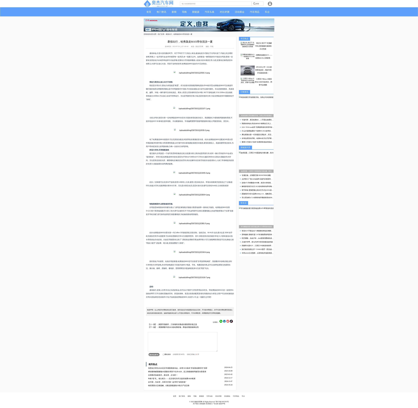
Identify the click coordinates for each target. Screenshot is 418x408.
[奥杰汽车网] (158, 7)
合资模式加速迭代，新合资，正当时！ (163, 375)
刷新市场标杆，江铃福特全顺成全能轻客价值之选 (178, 324)
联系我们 (209, 404)
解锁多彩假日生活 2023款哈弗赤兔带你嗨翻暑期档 (260, 186)
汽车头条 (209, 12)
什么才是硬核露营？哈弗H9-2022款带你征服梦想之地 (261, 131)
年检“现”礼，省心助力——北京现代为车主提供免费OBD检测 (171, 378)
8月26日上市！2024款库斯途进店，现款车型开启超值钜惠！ (263, 70)
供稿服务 (202, 404)
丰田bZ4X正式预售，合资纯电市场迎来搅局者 (258, 253)
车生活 (243, 203)
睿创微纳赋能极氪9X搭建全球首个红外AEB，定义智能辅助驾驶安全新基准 (177, 372)
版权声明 (222, 404)
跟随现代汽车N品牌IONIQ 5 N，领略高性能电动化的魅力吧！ (264, 194)
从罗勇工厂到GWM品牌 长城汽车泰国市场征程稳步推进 (262, 179)
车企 (267, 12)
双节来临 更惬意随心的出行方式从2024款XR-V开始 (260, 190)
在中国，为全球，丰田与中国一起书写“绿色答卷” (167, 382)
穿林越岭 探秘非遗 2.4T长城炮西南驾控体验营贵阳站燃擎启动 (264, 234)
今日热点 (244, 39)
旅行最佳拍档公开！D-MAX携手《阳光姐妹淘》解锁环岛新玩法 (265, 249)
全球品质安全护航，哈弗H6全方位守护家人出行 (259, 138)
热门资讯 (161, 12)
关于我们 (196, 404)
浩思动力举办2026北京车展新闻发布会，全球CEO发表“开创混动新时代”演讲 (177, 368)
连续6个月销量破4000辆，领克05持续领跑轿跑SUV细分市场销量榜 (266, 183)
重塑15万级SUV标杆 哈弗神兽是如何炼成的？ (258, 142)
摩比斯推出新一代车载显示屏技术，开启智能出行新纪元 (262, 134)
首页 (148, 12)
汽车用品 (254, 12)
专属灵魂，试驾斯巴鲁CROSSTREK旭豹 (256, 175)
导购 (184, 12)
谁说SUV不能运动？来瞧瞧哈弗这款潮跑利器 (258, 231)
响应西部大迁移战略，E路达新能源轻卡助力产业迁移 (168, 385)
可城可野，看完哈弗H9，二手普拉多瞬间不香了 (259, 120)
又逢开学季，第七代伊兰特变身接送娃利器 (257, 242)
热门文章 (161, 34)
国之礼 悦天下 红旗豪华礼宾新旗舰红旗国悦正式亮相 (263, 46)
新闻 (174, 12)
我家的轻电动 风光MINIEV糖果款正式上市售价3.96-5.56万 (263, 123)
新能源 (195, 12)
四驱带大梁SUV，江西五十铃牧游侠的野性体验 (259, 245)
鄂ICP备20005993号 (222, 402)
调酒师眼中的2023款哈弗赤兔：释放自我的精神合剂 (179, 327)
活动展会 (239, 12)
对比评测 (224, 12)
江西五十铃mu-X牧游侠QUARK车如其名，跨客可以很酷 (263, 82)
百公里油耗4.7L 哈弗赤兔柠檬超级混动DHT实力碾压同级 (262, 197)
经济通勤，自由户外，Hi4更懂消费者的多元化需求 (260, 238)
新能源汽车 (245, 147)
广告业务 (215, 404)
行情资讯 (244, 92)
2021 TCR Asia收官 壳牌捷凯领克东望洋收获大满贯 (260, 127)
